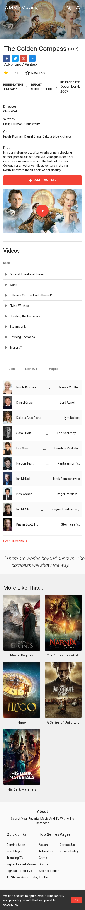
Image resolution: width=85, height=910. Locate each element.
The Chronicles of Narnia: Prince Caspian (63, 655)
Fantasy (31, 64)
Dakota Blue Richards (57, 136)
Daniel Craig (32, 136)
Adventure (12, 64)
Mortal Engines (21, 655)
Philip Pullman (13, 124)
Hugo (22, 722)
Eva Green (23, 448)
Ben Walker (24, 494)
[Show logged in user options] (78, 7)
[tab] (11, 369)
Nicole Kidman (13, 136)
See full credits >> (15, 541)
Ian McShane (24, 509)
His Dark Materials (22, 789)
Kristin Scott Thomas (28, 524)
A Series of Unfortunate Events (63, 722)
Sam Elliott (23, 433)
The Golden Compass (36, 48)
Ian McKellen (24, 478)
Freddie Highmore (26, 463)
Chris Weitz (11, 111)
